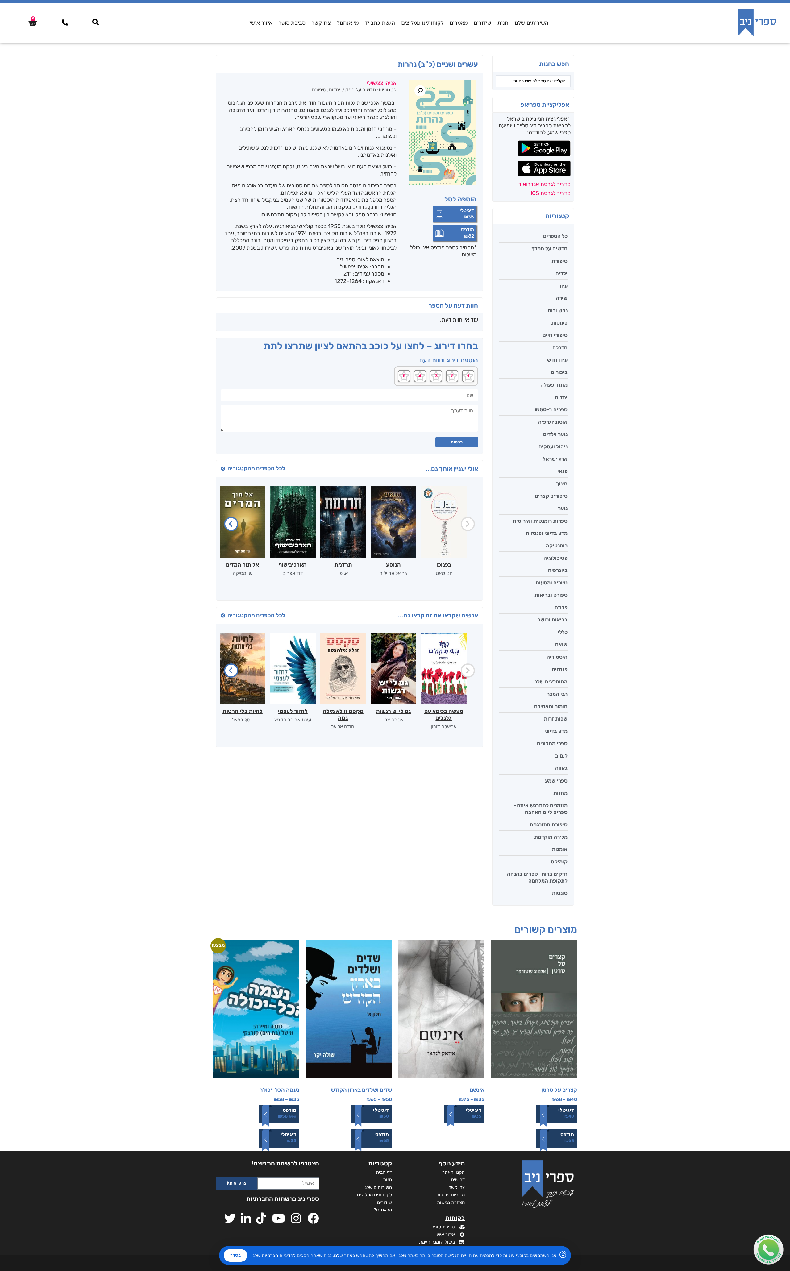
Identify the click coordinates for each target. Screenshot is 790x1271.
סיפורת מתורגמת (549, 824)
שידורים (482, 22)
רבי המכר (557, 694)
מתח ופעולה (554, 385)
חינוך (562, 483)
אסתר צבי (393, 720)
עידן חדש (557, 360)
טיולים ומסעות (551, 582)
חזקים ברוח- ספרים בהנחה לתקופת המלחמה (537, 877)
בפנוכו (443, 564)
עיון (564, 286)
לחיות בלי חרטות (242, 711)
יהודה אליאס (343, 726)
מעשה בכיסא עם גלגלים (443, 714)
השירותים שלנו (531, 22)
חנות (502, 22)
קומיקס (559, 861)
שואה (561, 644)
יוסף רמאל (242, 720)
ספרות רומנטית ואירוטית (540, 521)
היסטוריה (557, 657)
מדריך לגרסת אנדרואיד (544, 184)
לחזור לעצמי (293, 711)
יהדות (561, 397)
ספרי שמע (556, 781)
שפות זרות (556, 719)
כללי (563, 632)
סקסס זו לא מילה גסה (343, 714)
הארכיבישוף (293, 564)
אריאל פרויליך (393, 573)
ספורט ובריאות (551, 595)
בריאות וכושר (553, 620)
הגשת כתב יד (380, 22)
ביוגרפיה (558, 570)
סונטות (560, 893)
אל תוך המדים (242, 564)
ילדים (561, 273)
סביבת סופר (292, 22)
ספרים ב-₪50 (551, 409)
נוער (563, 508)
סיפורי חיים (555, 335)
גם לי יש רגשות (393, 711)
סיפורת (559, 261)
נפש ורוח (558, 310)
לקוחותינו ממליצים (422, 22)
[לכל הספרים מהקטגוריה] (223, 469)
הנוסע (393, 564)
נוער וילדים (555, 434)
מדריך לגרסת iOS (551, 193)
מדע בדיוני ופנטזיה (547, 533)
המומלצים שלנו (550, 682)
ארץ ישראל (555, 459)
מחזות (560, 793)
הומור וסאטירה (551, 706)
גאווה (561, 768)
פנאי (562, 471)
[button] (420, 90)
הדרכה (560, 347)
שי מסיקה (242, 573)
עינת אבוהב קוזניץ (292, 720)
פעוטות (559, 323)
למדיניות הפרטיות (279, 1255)
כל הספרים (555, 236)
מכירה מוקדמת (551, 837)
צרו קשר (321, 22)
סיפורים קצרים (551, 496)
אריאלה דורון (443, 726)
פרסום (457, 442)
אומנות (560, 849)
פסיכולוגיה (555, 558)
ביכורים (559, 372)
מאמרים (459, 22)
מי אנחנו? (348, 22)
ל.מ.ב (561, 756)
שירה (562, 298)
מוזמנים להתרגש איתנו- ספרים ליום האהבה (541, 808)
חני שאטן (443, 573)
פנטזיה (560, 669)
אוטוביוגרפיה (553, 422)
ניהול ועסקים (553, 446)
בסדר (235, 1255)
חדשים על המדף (549, 248)
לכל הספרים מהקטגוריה (256, 468)
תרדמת (343, 564)
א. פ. (343, 573)
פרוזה (561, 607)
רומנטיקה (557, 545)
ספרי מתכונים (552, 743)
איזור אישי (260, 22)
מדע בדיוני (556, 731)
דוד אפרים (292, 573)
